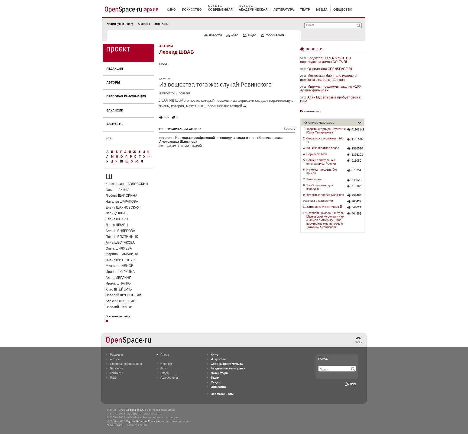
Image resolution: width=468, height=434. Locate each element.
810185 (356, 185)
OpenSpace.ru (135, 409)
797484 (356, 195)
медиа (321, 9)
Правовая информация (126, 96)
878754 (356, 170)
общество (343, 9)
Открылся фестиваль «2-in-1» (325, 140)
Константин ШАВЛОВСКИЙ (127, 184)
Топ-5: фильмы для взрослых (319, 187)
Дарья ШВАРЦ (117, 225)
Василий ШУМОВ (119, 307)
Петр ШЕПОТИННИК (122, 237)
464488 (356, 213)
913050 (356, 160)
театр (305, 9)
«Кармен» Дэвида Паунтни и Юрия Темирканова (326, 130)
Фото (163, 368)
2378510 (357, 148)
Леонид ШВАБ (117, 213)
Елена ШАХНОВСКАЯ (122, 207)
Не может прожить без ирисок (321, 171)
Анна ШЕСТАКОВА (120, 242)
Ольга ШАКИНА (117, 190)
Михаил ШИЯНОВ (119, 266)
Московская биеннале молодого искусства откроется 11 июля (328, 77)
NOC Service (115, 424)
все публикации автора (180, 128)
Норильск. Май (316, 154)
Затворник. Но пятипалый (324, 206)
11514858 (358, 139)
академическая (253, 9)
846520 (356, 179)
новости (215, 35)
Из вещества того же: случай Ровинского (215, 84)
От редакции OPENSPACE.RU (330, 69)
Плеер (164, 354)
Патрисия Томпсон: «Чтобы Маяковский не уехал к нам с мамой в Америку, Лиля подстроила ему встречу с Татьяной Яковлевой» (325, 220)
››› (244, 106)
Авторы (144, 24)
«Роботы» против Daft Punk (325, 194)
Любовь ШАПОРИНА (121, 195)
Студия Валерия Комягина (143, 421)
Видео (164, 373)
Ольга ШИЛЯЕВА (119, 248)
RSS (109, 138)
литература (284, 9)
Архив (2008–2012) (119, 24)
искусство (192, 9)
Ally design (132, 413)
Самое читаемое (321, 122)
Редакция (114, 68)
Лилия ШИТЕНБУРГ (121, 260)
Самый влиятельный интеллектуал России (321, 161)
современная (220, 9)
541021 (356, 207)
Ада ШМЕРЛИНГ (118, 278)
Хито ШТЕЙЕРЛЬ (119, 289)
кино (171, 9)
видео (252, 35)
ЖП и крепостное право (322, 147)
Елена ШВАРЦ (117, 219)
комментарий (191, 146)
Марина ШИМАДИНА (122, 254)
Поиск (323, 358)
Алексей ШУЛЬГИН (120, 301)
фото (234, 35)
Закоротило (314, 179)
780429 (356, 201)
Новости (314, 48)
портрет (184, 93)
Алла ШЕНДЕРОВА (120, 231)
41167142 (358, 129)
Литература (167, 93)
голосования (275, 35)
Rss (353, 384)
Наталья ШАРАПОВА (122, 201)
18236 (166, 117)
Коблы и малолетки (319, 200)
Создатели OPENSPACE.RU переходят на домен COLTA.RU (325, 60)
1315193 (357, 154)
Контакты (114, 124)
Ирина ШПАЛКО (118, 283)
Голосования (169, 377)
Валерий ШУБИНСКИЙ (123, 295)
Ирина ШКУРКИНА (120, 272)
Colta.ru (161, 24)
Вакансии (114, 110)
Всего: (289, 128)
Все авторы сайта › (119, 316)
